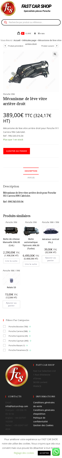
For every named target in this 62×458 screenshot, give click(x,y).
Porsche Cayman (18, 340)
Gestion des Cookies (43, 425)
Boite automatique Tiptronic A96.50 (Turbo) (31, 244)
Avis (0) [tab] (31, 177)
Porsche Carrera (18, 331)
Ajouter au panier (16, 151)
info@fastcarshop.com (16, 406)
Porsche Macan (17, 345)
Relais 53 (11, 287)
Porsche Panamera (18, 350)
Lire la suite (11, 261)
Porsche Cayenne (18, 336)
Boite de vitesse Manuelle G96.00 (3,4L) (11, 242)
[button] (55, 54)
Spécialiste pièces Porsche (37, 11)
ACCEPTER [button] (44, 453)
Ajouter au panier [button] (50, 259)
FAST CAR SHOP (36, 6)
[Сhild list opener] (30, 327)
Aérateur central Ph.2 (50, 241)
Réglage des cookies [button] (24, 452)
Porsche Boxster (18, 326)
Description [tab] (31, 171)
